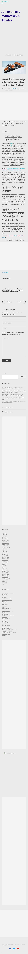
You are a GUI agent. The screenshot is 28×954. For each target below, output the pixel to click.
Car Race (4, 601)
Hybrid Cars (4, 612)
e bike (3, 607)
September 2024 (6, 561)
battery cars (4, 594)
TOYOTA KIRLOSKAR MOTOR (9, 632)
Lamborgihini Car (6, 621)
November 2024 (5, 558)
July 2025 (4, 550)
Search (4, 373)
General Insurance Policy (7, 611)
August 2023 (5, 579)
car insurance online (8, 90)
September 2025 (6, 547)
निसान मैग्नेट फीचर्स (8, 290)
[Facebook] (10, 948)
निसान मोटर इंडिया (15, 291)
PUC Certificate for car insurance (9, 629)
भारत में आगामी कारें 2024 (12, 235)
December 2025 (5, 543)
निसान (11, 143)
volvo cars (4, 635)
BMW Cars (4, 597)
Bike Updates (5, 595)
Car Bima (15, 88)
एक (10, 202)
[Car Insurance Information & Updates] (5, 4)
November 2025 (5, 544)
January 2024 (5, 572)
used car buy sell (6, 634)
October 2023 (5, 577)
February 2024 (5, 571)
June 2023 (4, 582)
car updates (4, 604)
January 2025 (5, 555)
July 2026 (4, 533)
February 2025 (5, 554)
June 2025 (4, 551)
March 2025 (5, 553)
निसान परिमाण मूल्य (11, 288)
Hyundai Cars (5, 614)
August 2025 (5, 548)
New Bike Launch (6, 625)
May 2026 (4, 536)
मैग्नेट (11, 145)
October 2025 (5, 545)
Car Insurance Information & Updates (10, 16)
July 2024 (4, 564)
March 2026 (5, 538)
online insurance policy (7, 628)
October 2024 (5, 560)
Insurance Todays (6, 618)
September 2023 (6, 578)
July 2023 (4, 581)
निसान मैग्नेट (17, 288)
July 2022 (4, 584)
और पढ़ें (6, 131)
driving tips (4, 605)
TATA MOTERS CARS (7, 631)
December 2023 (5, 574)
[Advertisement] (14, 39)
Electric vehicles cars (6, 608)
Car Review (4, 602)
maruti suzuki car (6, 622)
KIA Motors (4, 619)
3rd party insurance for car (8, 593)
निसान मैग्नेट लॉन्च (15, 290)
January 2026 (5, 541)
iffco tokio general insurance (8, 615)
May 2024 (4, 567)
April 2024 (4, 568)
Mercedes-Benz (5, 624)
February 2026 (5, 540)
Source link (5, 272)
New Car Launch (6, 627)
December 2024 (5, 557)
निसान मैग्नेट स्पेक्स (8, 291)
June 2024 (4, 565)
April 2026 (4, 537)
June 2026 (4, 534)
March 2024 (5, 569)
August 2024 (5, 562)
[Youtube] (18, 948)
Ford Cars (4, 610)
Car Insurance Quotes (7, 600)
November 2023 (5, 575)
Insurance (4, 617)
